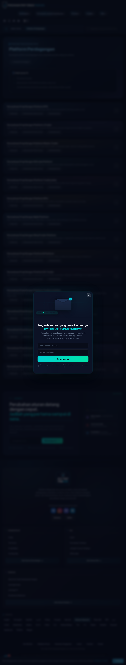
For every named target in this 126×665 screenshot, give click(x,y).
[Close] (89, 295)
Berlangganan (63, 359)
